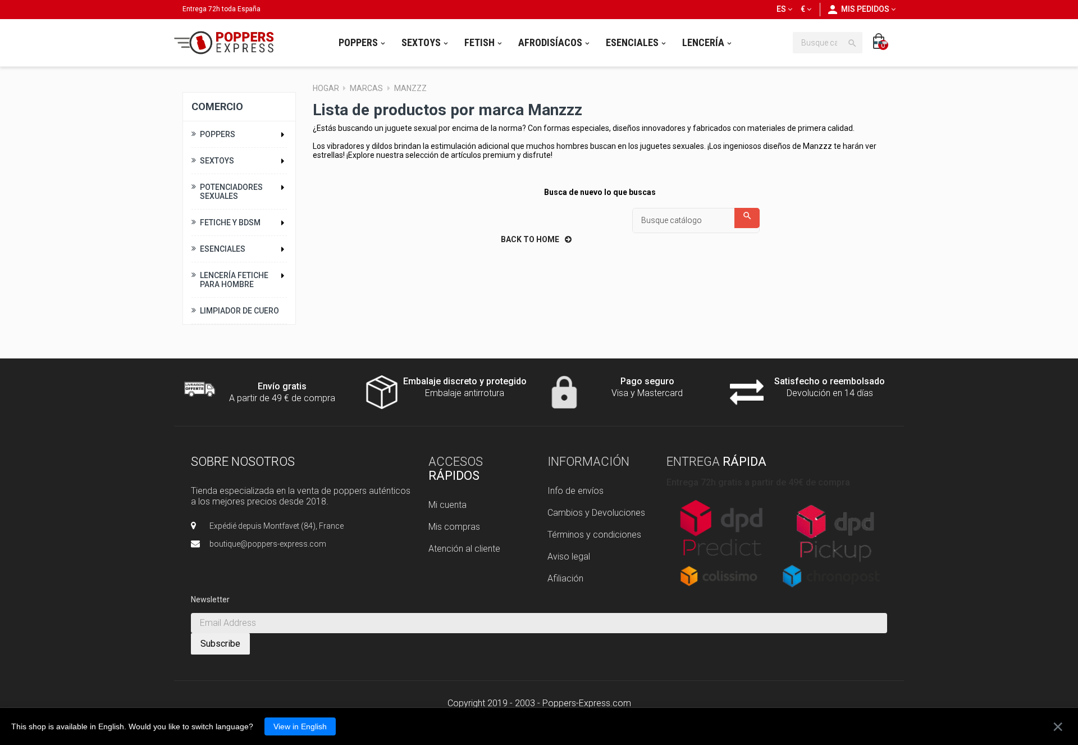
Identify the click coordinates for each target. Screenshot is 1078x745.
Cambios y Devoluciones (596, 512)
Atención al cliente (464, 548)
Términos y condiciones (594, 534)
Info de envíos (575, 490)
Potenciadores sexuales (231, 192)
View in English (300, 726)
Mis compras (454, 526)
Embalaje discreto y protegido (465, 381)
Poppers (217, 134)
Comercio (217, 106)
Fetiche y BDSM (230, 222)
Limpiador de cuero (239, 310)
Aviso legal (568, 556)
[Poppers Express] (228, 42)
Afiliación (565, 578)
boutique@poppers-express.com (267, 543)
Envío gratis (282, 386)
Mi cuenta (447, 504)
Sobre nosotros (243, 462)
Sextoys (217, 160)
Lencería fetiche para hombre (234, 280)
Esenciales (222, 248)
